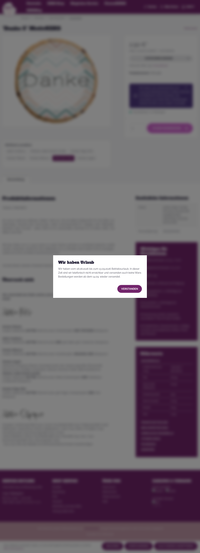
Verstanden (129, 288)
